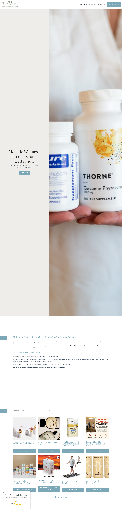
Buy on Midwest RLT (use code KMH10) (48, 489)
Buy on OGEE (24, 451)
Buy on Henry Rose (49, 451)
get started (83, 4)
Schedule (24, 173)
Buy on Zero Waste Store (24, 490)
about (91, 4)
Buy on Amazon (73, 451)
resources (100, 4)
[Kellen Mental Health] (10, 7)
